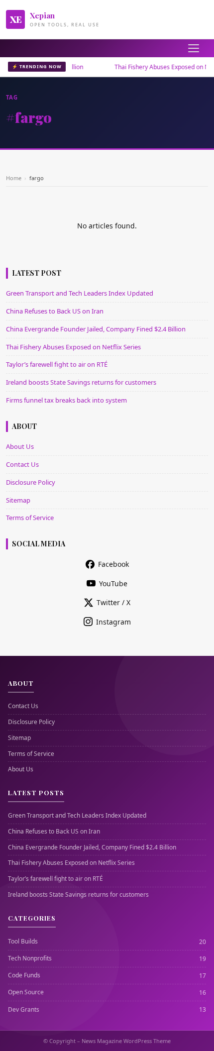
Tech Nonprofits (30, 958)
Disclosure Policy (30, 482)
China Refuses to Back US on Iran (55, 311)
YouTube (113, 583)
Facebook (113, 564)
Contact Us (22, 464)
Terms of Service (30, 517)
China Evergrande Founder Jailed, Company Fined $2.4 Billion (96, 328)
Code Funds (24, 975)
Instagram (113, 622)
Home (13, 178)
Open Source (26, 992)
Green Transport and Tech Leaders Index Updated (79, 293)
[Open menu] (193, 48)
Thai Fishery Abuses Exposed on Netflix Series (73, 346)
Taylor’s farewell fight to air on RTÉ (56, 364)
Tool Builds (23, 942)
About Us (20, 446)
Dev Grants (23, 1010)
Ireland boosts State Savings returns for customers (81, 382)
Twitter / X (113, 602)
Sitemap (18, 500)
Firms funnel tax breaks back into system (66, 400)
